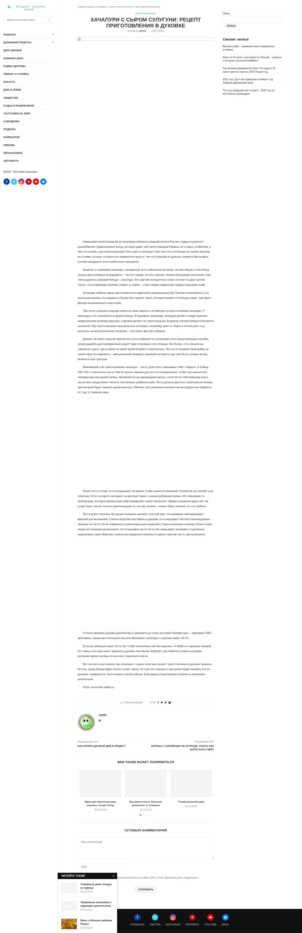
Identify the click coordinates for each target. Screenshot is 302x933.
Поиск (226, 13)
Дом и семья (12, 89)
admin (142, 31)
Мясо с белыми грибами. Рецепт (96, 922)
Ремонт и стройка (16, 74)
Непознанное (13, 153)
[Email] (43, 181)
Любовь (9, 145)
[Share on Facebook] (158, 702)
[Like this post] (154, 702)
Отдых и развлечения (18, 105)
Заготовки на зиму (17, 113)
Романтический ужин (191, 801)
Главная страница (86, 7)
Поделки (9, 129)
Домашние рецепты (17, 42)
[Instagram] (21, 181)
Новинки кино (13, 58)
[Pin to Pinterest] (166, 702)
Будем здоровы (14, 66)
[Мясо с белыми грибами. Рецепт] (69, 924)
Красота (9, 82)
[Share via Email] (169, 702)
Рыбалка (9, 34)
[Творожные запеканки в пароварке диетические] (69, 906)
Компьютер (11, 137)
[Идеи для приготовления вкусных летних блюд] (100, 783)
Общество (10, 97)
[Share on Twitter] (162, 702)
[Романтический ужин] (191, 783)
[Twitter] (14, 181)
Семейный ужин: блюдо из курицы (96, 886)
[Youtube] (36, 181)
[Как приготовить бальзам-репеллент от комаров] (146, 783)
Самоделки (11, 121)
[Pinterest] (29, 181)
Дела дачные (12, 50)
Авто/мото (11, 160)
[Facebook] (6, 181)
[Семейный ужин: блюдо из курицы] (69, 888)
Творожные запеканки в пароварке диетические (95, 904)
